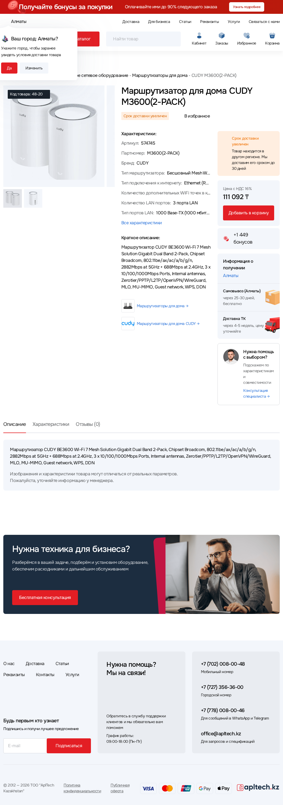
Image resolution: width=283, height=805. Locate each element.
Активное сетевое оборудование (94, 75)
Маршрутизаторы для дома (159, 75)
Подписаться (69, 746)
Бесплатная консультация (45, 597)
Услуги (234, 21)
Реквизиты (209, 21)
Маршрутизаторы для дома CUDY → (168, 323)
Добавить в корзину (249, 213)
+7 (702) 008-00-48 (223, 664)
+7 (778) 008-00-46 (223, 710)
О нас (9, 663)
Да (9, 68)
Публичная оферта (120, 788)
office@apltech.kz (221, 734)
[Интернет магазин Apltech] (258, 787)
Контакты (45, 675)
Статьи (185, 21)
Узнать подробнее (246, 7)
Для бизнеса (159, 21)
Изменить (34, 68)
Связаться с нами (264, 21)
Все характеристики (141, 223)
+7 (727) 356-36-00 (222, 687)
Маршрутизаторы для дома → (162, 305)
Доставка (130, 21)
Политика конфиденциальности (82, 788)
